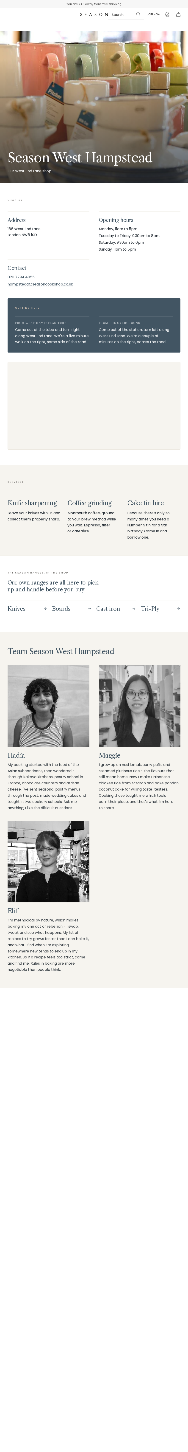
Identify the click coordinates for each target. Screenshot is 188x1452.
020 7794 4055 (21, 277)
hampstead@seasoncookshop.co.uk (40, 284)
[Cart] (178, 14)
